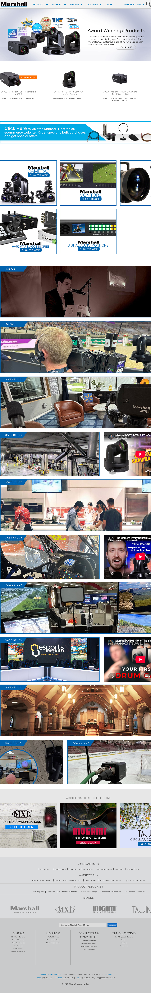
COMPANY (92, 5)
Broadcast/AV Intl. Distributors (68, 880)
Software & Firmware (68, 892)
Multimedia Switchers (88, 943)
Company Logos (104, 869)
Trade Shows (43, 869)
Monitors (124, 943)
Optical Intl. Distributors (110, 880)
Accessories (124, 946)
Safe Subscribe (88, 928)
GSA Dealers (91, 880)
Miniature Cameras (18, 937)
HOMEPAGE (14, 3)
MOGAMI (104, 909)
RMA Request (38, 892)
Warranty (51, 892)
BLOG (109, 5)
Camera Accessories (18, 952)
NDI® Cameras (18, 949)
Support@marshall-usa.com (103, 978)
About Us (119, 869)
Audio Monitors (53, 937)
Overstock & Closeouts (135, 892)
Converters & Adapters (88, 940)
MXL (64, 909)
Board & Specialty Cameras (124, 937)
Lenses (123, 940)
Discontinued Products (111, 892)
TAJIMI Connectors (88, 949)
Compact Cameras (18, 940)
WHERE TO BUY (132, 5)
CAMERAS (18, 933)
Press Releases (59, 869)
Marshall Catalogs (89, 892)
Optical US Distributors (135, 880)
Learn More (126, 47)
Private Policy (133, 869)
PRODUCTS (38, 5)
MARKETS (57, 5)
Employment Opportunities (81, 869)
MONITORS (53, 933)
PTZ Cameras (18, 946)
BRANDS (74, 5)
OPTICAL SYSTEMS (124, 933)
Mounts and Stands (53, 940)
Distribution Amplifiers (89, 946)
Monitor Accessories (53, 943)
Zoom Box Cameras (18, 943)
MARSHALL (25, 909)
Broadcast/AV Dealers (41, 880)
